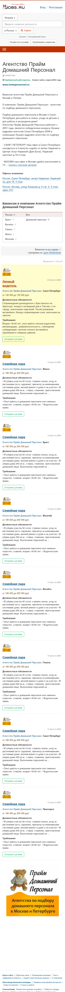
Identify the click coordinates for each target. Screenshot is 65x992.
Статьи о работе (27, 984)
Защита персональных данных (36, 977)
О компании (57, 977)
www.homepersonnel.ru (16, 84)
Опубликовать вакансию (43, 42)
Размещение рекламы (41, 975)
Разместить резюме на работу (29, 989)
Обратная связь (22, 975)
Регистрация (55, 7)
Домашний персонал (37, 219)
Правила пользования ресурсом (47, 982)
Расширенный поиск (37, 36)
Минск (9, 234)
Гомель (10, 229)
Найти (27, 30)
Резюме (9, 17)
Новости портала (11, 984)
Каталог (22, 36)
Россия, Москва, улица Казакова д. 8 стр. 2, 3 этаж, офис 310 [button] (30, 188)
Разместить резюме (19, 42)
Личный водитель (9, 283)
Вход (42, 7)
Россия (10, 214)
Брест (9, 219)
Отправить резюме (13, 339)
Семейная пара (13, 364)
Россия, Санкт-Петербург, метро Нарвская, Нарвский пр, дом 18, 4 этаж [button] (31, 180)
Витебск (10, 224)
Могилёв (10, 239)
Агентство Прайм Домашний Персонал (22, 290)
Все (28, 214)
